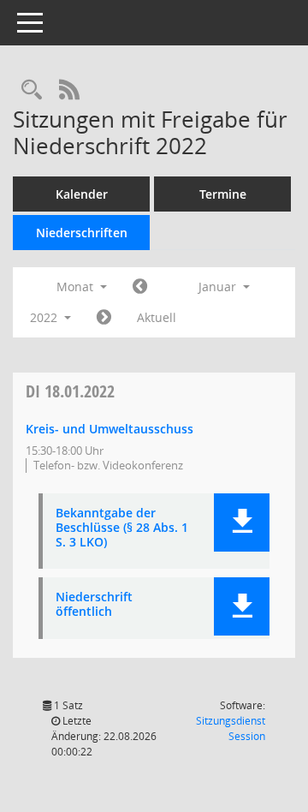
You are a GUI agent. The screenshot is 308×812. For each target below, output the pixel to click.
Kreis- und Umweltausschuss (109, 429)
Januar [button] (219, 286)
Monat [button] (76, 286)
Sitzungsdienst (230, 728)
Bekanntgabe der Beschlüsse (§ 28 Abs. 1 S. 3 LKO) (122, 527)
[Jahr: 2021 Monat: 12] (140, 287)
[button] (242, 522)
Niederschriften (81, 232)
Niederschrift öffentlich (94, 604)
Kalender (82, 194)
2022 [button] (45, 317)
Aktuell (156, 317)
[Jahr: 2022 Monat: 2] (104, 317)
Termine (222, 194)
